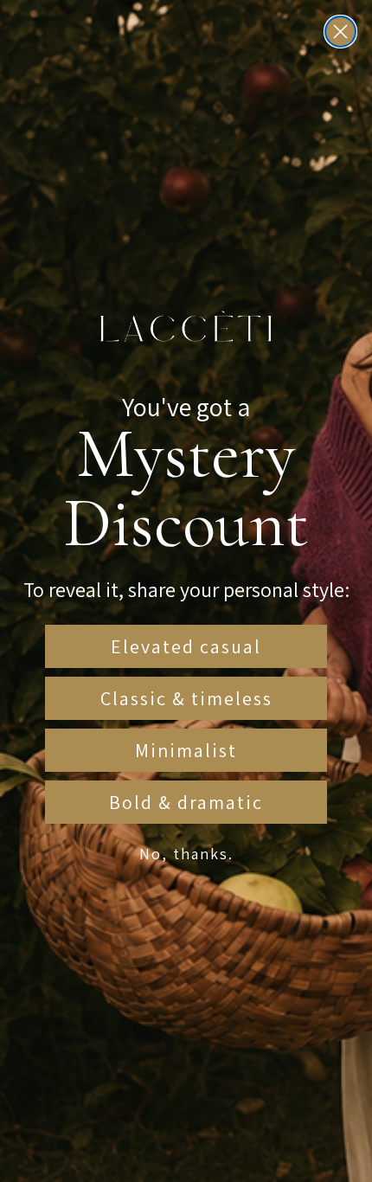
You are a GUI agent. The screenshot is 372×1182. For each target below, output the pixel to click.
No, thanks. (186, 854)
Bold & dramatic (186, 802)
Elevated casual (186, 646)
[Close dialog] (340, 31)
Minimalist (186, 750)
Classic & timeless (186, 698)
